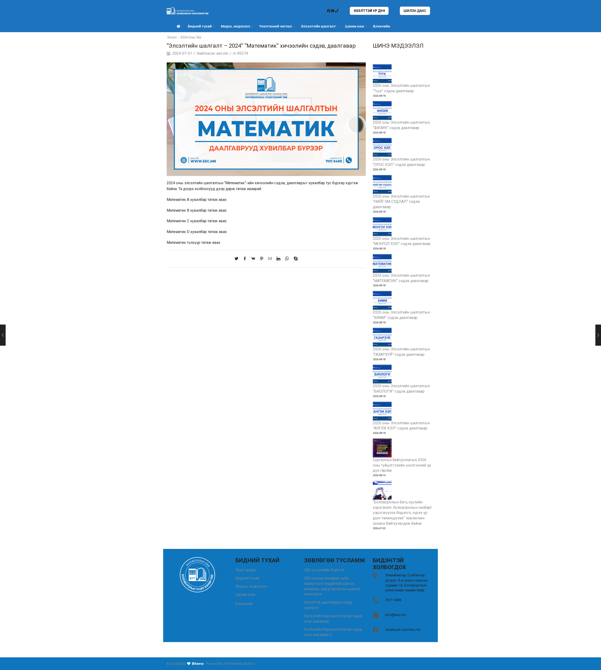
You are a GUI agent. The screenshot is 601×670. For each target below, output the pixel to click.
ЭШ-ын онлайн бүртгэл (324, 570)
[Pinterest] (262, 259)
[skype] (294, 259)
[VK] (253, 259)
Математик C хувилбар (187, 221)
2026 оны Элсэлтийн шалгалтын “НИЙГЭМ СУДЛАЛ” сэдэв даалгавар (401, 201)
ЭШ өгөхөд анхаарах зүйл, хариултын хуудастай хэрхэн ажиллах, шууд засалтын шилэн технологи (332, 586)
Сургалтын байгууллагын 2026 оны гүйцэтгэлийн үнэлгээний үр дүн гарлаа (402, 465)
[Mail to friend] (270, 259)
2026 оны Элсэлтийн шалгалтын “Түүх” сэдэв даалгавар (401, 88)
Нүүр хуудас (246, 570)
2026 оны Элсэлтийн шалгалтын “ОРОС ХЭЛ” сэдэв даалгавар (401, 162)
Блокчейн (381, 26)
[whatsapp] (287, 259)
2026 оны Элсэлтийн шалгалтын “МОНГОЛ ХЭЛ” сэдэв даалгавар (402, 241)
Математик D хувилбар (187, 232)
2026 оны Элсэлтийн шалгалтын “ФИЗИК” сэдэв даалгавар (401, 125)
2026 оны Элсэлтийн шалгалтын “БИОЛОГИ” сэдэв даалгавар (401, 389)
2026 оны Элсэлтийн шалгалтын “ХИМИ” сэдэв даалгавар (401, 315)
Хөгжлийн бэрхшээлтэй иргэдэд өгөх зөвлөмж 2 (333, 632)
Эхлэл (172, 37)
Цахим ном (354, 26)
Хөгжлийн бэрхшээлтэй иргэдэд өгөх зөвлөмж (333, 619)
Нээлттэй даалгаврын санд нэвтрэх (328, 605)
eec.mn (222, 53)
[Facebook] (245, 259)
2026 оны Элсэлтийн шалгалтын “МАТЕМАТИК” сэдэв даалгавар (401, 278)
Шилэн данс (415, 11)
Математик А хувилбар (187, 199)
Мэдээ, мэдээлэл (251, 586)
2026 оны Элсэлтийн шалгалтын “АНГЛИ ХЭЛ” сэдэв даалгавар (401, 426)
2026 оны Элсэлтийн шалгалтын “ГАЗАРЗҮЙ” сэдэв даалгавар (401, 352)
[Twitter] (238, 259)
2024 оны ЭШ (190, 37)
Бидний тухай (247, 578)
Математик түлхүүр (183, 242)
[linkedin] (278, 259)
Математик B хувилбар (187, 210)
